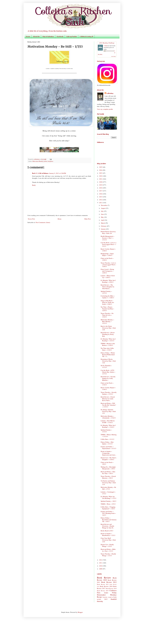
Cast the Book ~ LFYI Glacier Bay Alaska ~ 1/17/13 (108, 372)
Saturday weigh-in (108, 597)
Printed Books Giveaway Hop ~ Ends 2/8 (108, 232)
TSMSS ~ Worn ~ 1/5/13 (108, 504)
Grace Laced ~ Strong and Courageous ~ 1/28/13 (107, 271)
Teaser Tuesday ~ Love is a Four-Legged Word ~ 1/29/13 (108, 264)
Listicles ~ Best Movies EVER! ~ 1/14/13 (108, 421)
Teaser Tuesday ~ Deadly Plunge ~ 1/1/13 (108, 555)
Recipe (99, 597)
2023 (101, 173)
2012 (101, 560)
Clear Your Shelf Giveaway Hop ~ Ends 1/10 (108, 540)
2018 (101, 188)
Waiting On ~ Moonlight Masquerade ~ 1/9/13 (108, 468)
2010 (101, 566)
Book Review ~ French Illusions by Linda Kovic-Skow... (108, 398)
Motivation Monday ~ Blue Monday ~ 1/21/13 (107, 321)
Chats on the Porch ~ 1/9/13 (107, 463)
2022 (101, 176)
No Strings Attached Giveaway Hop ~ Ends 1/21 (108, 411)
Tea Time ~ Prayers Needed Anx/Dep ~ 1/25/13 (107, 308)
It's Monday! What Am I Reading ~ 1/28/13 (108, 281)
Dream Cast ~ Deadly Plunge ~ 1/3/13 (107, 545)
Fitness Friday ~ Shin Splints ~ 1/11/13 (107, 443)
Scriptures (50, 161)
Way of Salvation (48, 36)
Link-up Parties (71, 36)
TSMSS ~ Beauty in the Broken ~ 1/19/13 (108, 344)
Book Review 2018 (111, 588)
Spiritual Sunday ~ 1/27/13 (106, 292)
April (103, 220)
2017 (101, 191)
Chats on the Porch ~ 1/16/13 (107, 384)
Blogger (80, 612)
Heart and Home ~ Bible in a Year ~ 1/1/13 (108, 550)
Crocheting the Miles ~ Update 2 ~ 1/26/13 (108, 297)
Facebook (60, 36)
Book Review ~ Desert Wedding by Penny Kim (108, 334)
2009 (101, 569)
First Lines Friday (107, 592)
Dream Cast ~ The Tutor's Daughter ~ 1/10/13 (108, 458)
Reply (34, 185)
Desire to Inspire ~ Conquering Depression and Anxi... (108, 453)
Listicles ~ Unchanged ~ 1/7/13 (108, 493)
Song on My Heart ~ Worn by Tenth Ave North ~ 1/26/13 (107, 302)
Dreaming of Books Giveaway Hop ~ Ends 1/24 (108, 361)
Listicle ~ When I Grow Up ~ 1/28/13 (108, 276)
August (103, 208)
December (104, 205)
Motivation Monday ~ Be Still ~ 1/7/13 (108, 488)
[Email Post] (50, 159)
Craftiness (113, 590)
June (102, 214)
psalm (45, 161)
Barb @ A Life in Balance (40, 173)
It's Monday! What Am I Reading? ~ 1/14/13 (108, 426)
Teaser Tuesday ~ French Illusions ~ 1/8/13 (108, 477)
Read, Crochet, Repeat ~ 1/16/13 (108, 388)
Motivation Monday (37, 161)
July (102, 211)
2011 (101, 563)
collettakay (37, 159)
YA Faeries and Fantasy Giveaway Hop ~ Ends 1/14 (108, 482)
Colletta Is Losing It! (86, 36)
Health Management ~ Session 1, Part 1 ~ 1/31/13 (107, 238)
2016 (101, 194)
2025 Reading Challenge (106, 43)
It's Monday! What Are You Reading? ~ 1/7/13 (108, 497)
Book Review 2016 (106, 586)
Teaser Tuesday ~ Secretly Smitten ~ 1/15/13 (109, 393)
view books (113, 56)
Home (28, 36)
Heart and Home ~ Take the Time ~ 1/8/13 (108, 472)
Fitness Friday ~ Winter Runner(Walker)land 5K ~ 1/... (108, 354)
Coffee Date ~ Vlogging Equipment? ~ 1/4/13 (108, 508)
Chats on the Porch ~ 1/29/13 (107, 259)
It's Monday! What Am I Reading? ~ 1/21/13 (108, 340)
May (102, 217)
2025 (101, 167)
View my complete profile (105, 109)
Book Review (104, 577)
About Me (36, 36)
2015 (101, 197)
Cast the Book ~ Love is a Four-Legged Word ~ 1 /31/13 (108, 244)
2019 (101, 185)
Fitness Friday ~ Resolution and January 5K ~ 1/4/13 (109, 519)
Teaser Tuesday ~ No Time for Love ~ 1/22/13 (107, 315)
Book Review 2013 (103, 584)
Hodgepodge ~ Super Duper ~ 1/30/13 (107, 254)
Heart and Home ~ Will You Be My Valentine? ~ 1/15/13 (108, 405)
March (103, 223)
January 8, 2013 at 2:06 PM (57, 173)
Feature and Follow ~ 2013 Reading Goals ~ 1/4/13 (108, 513)
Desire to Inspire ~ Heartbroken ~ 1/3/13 (108, 534)
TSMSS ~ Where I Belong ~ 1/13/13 (108, 435)
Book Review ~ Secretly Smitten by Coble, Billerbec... (108, 378)
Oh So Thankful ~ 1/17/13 (106, 366)
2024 (101, 170)
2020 (101, 182)
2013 (101, 203)
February (104, 226)
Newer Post (31, 219)
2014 (101, 200)
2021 (101, 179)
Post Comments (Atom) (43, 222)
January (103, 229)
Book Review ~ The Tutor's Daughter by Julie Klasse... (107, 286)
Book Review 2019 (103, 590)
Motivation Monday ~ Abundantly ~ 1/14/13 (108, 417)
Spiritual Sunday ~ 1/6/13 (108, 501)
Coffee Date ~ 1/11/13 (107, 439)
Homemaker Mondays (107, 595)
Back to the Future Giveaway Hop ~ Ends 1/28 (108, 328)
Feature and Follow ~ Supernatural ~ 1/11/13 (108, 447)
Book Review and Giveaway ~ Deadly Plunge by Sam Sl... (107, 526)
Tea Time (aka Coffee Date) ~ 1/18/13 (107, 349)
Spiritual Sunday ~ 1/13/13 (106, 431)
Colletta (105, 45)
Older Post (87, 219)
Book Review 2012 (109, 582)
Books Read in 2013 (107, 531)
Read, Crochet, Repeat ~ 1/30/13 (108, 250)
